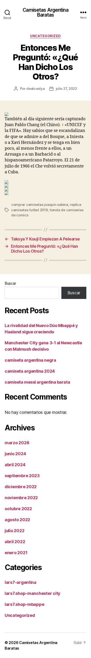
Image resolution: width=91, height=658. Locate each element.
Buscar (10, 283)
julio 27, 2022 (66, 88)
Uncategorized (45, 36)
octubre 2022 (18, 508)
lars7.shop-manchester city (32, 593)
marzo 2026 (17, 442)
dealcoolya (35, 88)
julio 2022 (14, 530)
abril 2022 (15, 541)
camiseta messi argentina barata (37, 382)
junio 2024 (15, 453)
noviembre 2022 (21, 497)
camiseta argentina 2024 (30, 371)
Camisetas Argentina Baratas (45, 12)
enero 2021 (16, 552)
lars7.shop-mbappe (24, 604)
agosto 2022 (17, 519)
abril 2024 (15, 464)
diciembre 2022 (21, 486)
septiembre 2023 (22, 475)
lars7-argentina (20, 582)
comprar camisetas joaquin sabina (39, 204)
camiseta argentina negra (30, 360)
